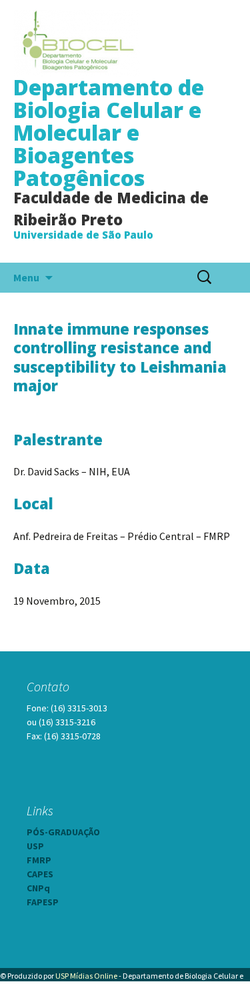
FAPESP (43, 902)
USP (35, 846)
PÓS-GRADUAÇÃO (63, 832)
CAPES (40, 874)
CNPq (38, 888)
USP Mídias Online (86, 976)
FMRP (39, 860)
